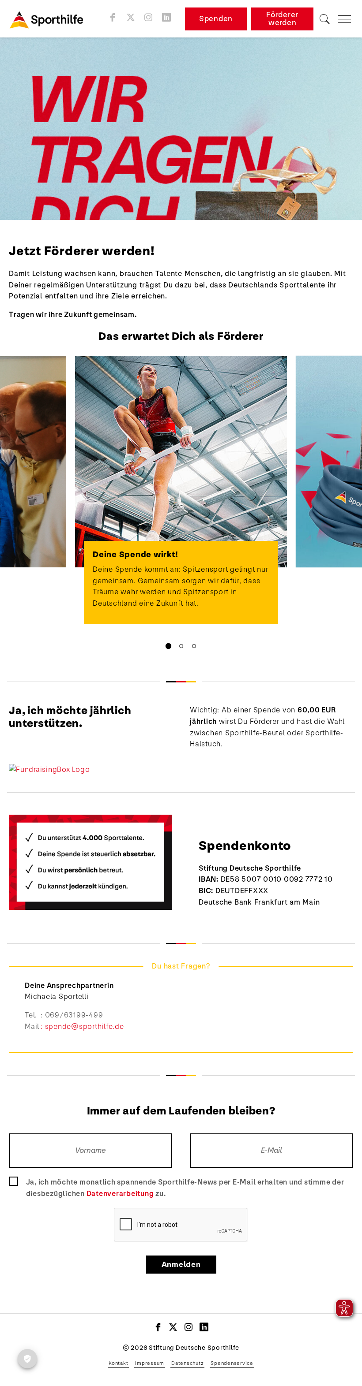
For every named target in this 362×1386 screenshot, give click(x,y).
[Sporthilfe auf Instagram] (149, 17)
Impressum (149, 1363)
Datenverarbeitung (120, 1194)
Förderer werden (282, 19)
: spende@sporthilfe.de (82, 1026)
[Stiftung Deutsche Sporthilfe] (49, 19)
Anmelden (181, 1264)
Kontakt (118, 1363)
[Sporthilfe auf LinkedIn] (167, 17)
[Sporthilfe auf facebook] (113, 17)
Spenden (216, 19)
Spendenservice (232, 1363)
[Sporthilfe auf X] (131, 17)
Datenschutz (187, 1363)
